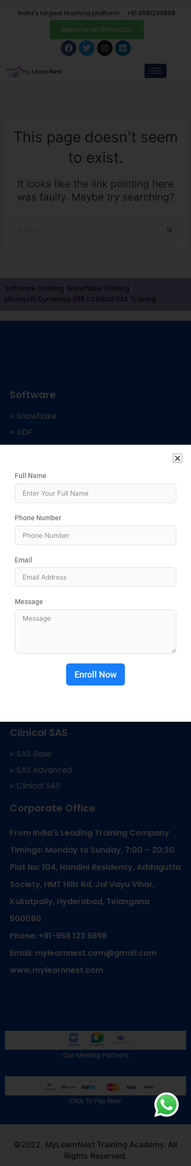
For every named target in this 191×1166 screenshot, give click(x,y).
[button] (177, 458)
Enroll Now (95, 674)
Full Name (31, 476)
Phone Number (38, 518)
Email (23, 560)
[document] (95, 583)
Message (29, 602)
